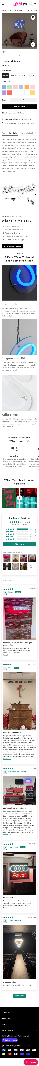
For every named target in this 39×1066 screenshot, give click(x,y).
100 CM (22, 76)
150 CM (31, 76)
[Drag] (19, 498)
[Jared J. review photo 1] (19, 701)
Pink (32, 87)
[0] (35, 3)
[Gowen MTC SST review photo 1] (19, 791)
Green (9, 87)
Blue (4, 87)
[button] (10, 529)
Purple (4, 92)
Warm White (21, 92)
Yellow (32, 92)
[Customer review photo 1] (19, 618)
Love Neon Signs (16, 10)
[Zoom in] (33, 44)
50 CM (6, 76)
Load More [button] (19, 995)
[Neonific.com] (19, 4)
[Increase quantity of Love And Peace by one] (35, 100)
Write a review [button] (19, 544)
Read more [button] (7, 759)
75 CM (14, 76)
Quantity (5, 100)
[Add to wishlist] (33, 17)
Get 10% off (36, 533)
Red (9, 92)
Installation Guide (12, 246)
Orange (26, 87)
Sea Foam (15, 92)
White (26, 92)
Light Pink (15, 87)
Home (4, 10)
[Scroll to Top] (35, 1055)
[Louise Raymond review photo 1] (19, 873)
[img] (8, 589)
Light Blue (21, 87)
